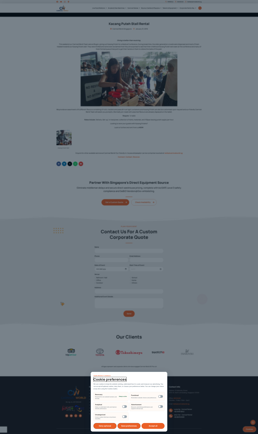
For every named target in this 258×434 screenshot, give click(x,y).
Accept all (153, 426)
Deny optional (105, 426)
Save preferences (129, 426)
